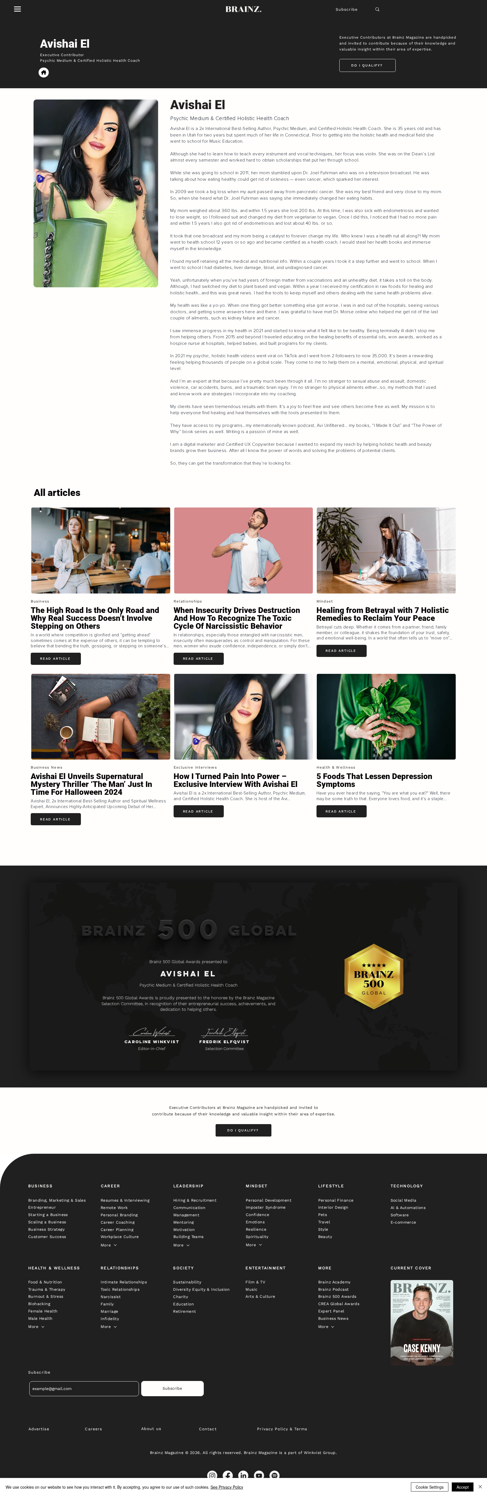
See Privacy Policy (227, 1487)
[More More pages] (115, 1245)
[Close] (480, 1486)
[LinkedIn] (243, 1476)
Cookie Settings (430, 1487)
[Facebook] (228, 1476)
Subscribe (347, 9)
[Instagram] (212, 1476)
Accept (463, 1487)
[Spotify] (274, 1476)
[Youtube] (259, 1476)
